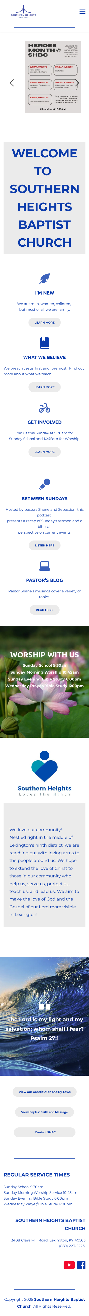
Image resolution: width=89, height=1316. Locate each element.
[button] (82, 12)
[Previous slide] (12, 83)
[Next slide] (77, 83)
